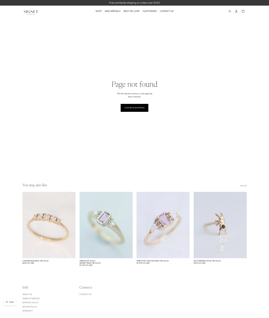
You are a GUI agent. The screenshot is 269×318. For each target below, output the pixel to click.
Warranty (27, 311)
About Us (27, 294)
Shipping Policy (30, 302)
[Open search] (229, 11)
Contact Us (85, 294)
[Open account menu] (236, 11)
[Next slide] (71, 225)
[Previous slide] (27, 225)
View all (243, 185)
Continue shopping (134, 108)
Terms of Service (31, 298)
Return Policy (29, 307)
